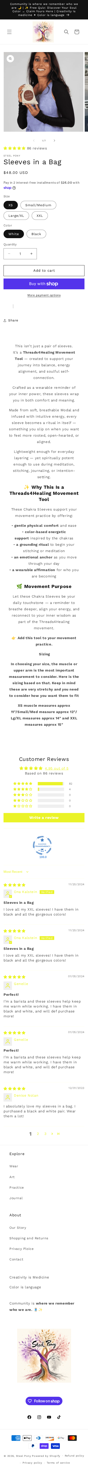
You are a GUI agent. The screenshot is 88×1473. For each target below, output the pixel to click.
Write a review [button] (43, 817)
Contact (16, 1259)
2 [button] (38, 1134)
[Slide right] (54, 140)
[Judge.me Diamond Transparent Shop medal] (42, 845)
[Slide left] (34, 140)
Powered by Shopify (46, 1455)
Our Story (17, 1227)
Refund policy (74, 1455)
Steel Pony (23, 1455)
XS (10, 205)
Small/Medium (38, 205)
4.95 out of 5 (57, 768)
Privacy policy (32, 1462)
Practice (16, 1187)
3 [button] (45, 1134)
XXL (40, 216)
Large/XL (16, 216)
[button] (9, 32)
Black (36, 234)
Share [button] (13, 320)
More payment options (44, 295)
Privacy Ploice (21, 1249)
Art (12, 1177)
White (13, 234)
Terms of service (58, 1462)
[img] (15, 885)
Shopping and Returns (28, 1238)
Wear (13, 1166)
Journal (16, 1198)
